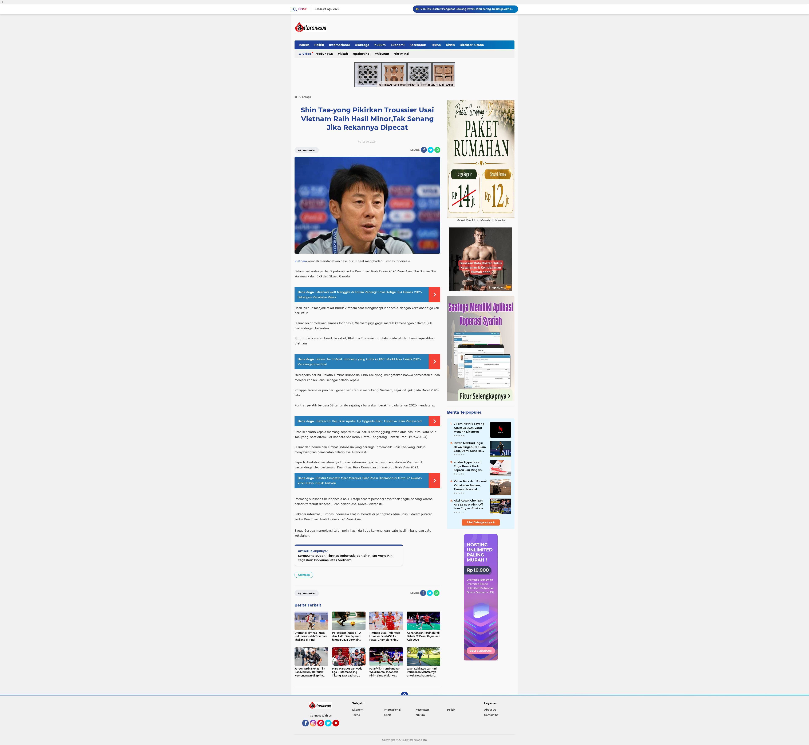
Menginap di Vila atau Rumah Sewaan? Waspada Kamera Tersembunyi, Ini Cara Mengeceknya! (467, 9)
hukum (380, 45)
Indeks (304, 45)
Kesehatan (418, 45)
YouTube (338, 728)
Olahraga (362, 45)
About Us (490, 709)
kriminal (402, 54)
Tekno (436, 45)
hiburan (383, 54)
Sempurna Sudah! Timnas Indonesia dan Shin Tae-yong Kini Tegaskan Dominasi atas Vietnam (345, 558)
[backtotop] (404, 695)
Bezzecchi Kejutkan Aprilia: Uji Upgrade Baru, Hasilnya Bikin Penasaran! (369, 421)
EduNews (325, 54)
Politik (319, 45)
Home (302, 9)
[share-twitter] (431, 150)
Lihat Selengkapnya (480, 522)
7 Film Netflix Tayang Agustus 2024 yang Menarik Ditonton (469, 427)
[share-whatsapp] (437, 150)
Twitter (330, 728)
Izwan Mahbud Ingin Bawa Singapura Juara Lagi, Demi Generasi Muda (470, 447)
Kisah (344, 54)
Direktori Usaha (472, 45)
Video (306, 54)
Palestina (362, 54)
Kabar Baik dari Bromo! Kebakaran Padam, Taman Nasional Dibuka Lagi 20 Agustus (470, 485)
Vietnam (301, 261)
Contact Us (491, 715)
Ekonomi (397, 45)
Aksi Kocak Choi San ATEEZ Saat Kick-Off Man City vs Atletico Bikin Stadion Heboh (468, 504)
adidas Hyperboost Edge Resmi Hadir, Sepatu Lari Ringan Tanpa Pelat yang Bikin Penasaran (467, 466)
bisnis (450, 45)
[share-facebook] (424, 150)
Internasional (339, 45)
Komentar (308, 150)
